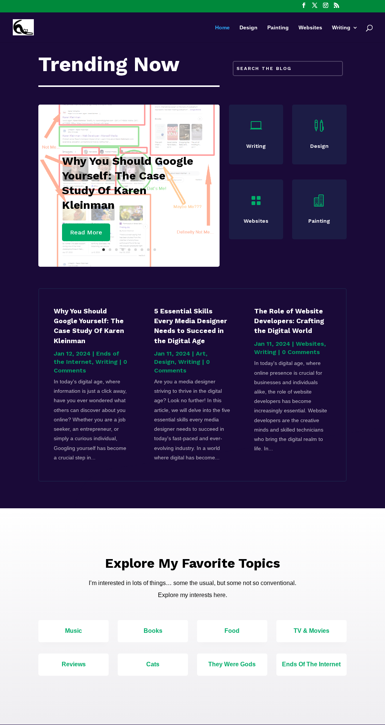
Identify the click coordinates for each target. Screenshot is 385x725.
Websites (310, 27)
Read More (86, 232)
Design (248, 27)
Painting (278, 27)
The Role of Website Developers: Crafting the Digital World (289, 320)
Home (222, 27)
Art (201, 353)
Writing (341, 27)
